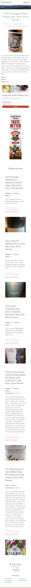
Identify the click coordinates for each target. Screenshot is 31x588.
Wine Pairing (8, 580)
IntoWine (7, 2)
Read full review (11, 212)
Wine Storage (23, 580)
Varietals (23, 578)
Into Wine (16, 564)
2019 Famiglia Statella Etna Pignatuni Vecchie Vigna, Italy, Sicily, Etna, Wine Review (14, 183)
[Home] (1, 2)
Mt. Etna (10, 26)
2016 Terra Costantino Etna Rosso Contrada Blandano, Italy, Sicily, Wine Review (15, 312)
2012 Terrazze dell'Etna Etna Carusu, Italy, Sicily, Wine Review (15, 245)
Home (2, 7)
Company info (16, 571)
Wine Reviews (8, 578)
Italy (28, 26)
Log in (16, 568)
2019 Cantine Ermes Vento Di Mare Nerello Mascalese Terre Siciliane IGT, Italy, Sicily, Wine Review (15, 378)
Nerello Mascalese (21, 26)
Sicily (14, 26)
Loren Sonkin (18, 24)
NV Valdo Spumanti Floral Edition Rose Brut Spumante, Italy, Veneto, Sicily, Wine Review (14, 475)
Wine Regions (8, 582)
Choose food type (6, 102)
